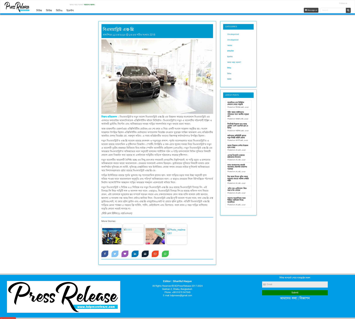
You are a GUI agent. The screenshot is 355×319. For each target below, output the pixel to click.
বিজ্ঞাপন (305, 298)
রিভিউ (229, 79)
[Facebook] (104, 254)
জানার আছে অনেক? (234, 62)
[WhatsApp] (165, 254)
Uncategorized (233, 34)
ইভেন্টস (70, 10)
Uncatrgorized (232, 40)
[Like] (124, 254)
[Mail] (155, 254)
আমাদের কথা (288, 298)
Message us (312, 10)
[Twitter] (114, 254)
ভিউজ (49, 10)
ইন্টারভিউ (230, 51)
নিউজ (39, 10)
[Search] (348, 10)
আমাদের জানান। (89, 5)
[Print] (145, 254)
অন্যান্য (229, 45)
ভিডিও (59, 10)
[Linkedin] (135, 254)
